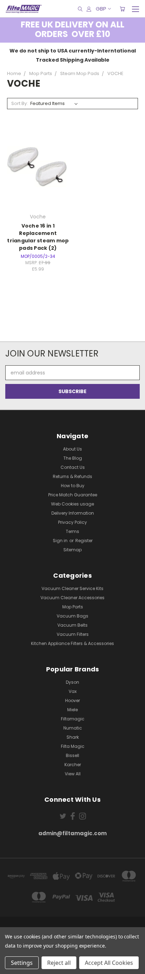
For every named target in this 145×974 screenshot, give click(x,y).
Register (84, 541)
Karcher (72, 765)
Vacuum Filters (73, 634)
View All (73, 774)
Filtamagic (72, 719)
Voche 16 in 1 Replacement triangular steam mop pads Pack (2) (38, 237)
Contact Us (73, 467)
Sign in (61, 541)
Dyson (72, 682)
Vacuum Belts (72, 625)
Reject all (59, 963)
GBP (101, 8)
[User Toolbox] (89, 8)
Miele (72, 710)
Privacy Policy (72, 522)
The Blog (72, 458)
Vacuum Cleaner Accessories (72, 598)
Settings (22, 963)
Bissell (72, 755)
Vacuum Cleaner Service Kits (72, 588)
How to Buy (72, 486)
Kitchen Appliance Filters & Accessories (72, 643)
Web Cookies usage (72, 504)
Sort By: (19, 103)
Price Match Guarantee (72, 495)
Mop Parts (72, 607)
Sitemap (72, 550)
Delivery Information (72, 513)
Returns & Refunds (72, 476)
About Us (72, 449)
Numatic (72, 728)
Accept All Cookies (109, 963)
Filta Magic (72, 746)
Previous (11, 967)
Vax (73, 691)
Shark (73, 737)
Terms (72, 531)
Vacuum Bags (72, 616)
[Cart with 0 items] (122, 8)
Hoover (72, 700)
